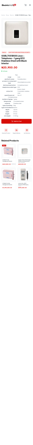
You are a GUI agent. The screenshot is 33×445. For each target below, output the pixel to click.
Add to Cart (18, 121)
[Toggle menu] (30, 5)
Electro (12, 15)
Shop (7, 15)
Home (3, 15)
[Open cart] (25, 5)
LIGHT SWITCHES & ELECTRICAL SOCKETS (19, 52)
